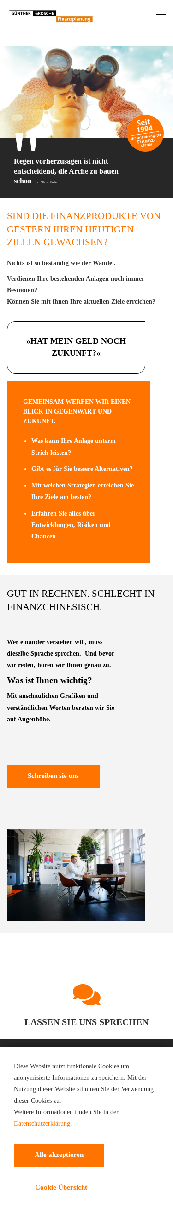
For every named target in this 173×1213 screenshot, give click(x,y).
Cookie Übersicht (61, 1187)
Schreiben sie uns (53, 775)
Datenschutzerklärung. (43, 1123)
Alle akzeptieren (59, 1154)
